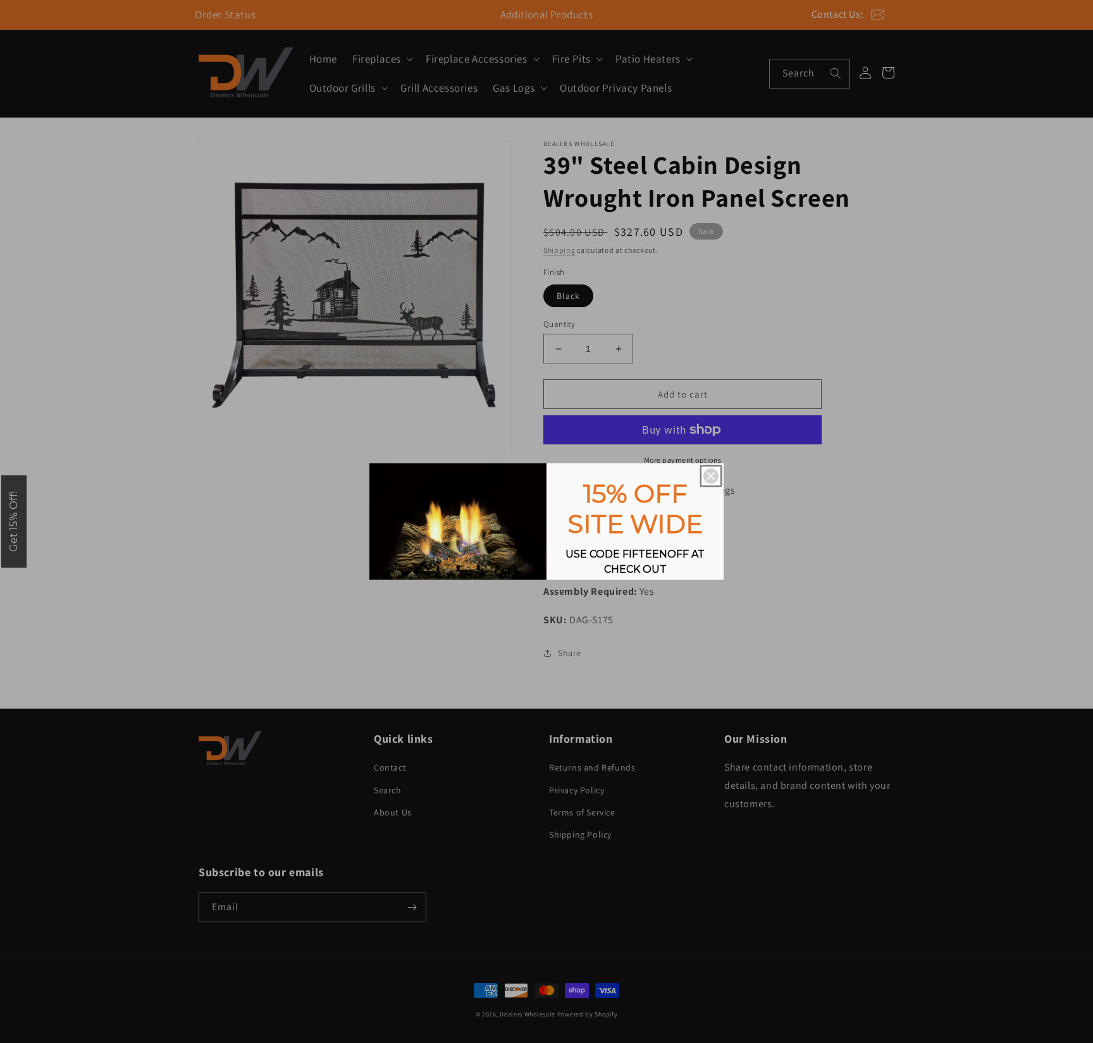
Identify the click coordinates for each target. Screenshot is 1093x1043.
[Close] (711, 476)
